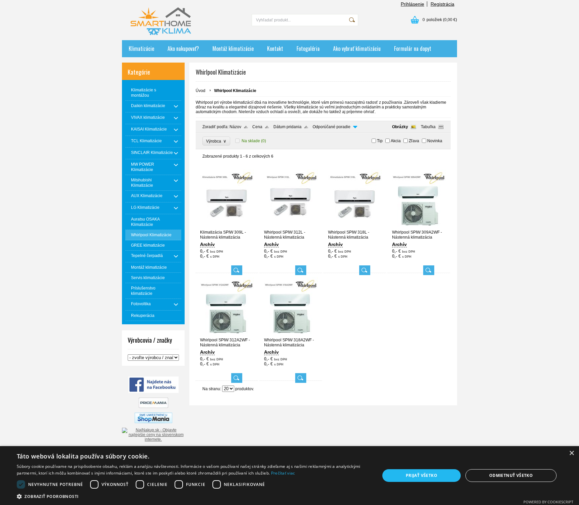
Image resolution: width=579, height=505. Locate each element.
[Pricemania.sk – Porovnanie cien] (153, 406)
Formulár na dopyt (412, 49)
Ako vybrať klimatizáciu (357, 49)
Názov (235, 126)
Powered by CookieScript (548, 501)
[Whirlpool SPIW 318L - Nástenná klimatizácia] (355, 227)
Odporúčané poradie (331, 126)
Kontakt (275, 49)
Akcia (396, 141)
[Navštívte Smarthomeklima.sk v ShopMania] (153, 421)
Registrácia (442, 4)
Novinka (434, 141)
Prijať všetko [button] (421, 475)
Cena (257, 126)
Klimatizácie (141, 49)
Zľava (414, 141)
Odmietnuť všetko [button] (511, 475)
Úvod (200, 90)
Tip (380, 141)
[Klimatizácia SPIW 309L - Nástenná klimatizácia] (227, 227)
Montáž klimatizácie (233, 49)
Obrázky (400, 126)
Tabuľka (428, 126)
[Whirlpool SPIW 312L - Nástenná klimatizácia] (291, 227)
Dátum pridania (287, 126)
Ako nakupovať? (183, 49)
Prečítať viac (283, 473)
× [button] (571, 453)
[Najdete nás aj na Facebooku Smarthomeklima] (153, 391)
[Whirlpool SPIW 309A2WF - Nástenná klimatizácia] (419, 227)
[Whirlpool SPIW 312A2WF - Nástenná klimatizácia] (227, 334)
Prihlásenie (412, 4)
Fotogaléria (308, 49)
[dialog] (289, 475)
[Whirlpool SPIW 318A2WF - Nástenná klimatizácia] (291, 334)
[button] (193, 496)
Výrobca (216, 141)
